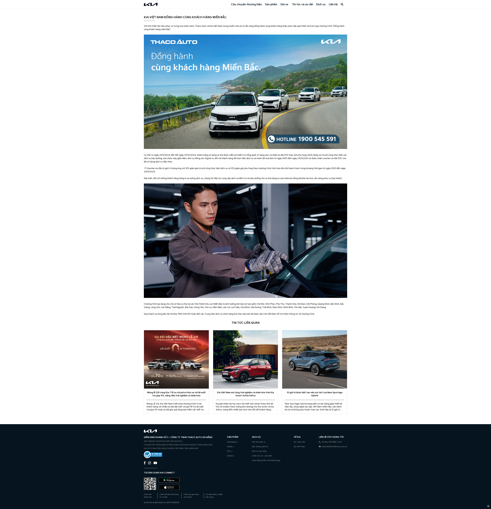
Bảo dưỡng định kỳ (260, 447)
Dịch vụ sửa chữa (259, 451)
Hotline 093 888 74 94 (331, 442)
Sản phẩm (271, 4)
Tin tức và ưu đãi (302, 4)
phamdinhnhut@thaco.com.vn (334, 447)
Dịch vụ (321, 4)
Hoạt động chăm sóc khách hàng (266, 460)
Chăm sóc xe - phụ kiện (262, 456)
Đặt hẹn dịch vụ (258, 442)
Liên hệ (333, 4)
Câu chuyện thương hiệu (246, 4)
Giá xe (284, 4)
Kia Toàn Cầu (299, 442)
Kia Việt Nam (299, 447)
